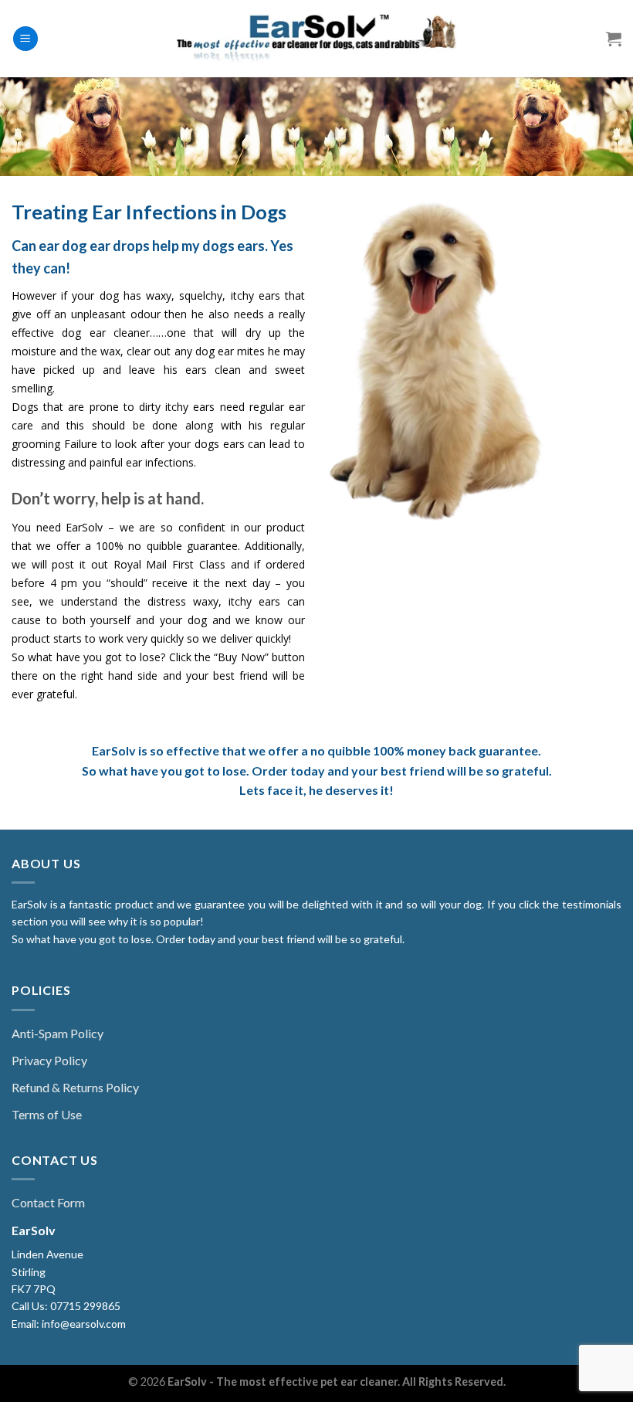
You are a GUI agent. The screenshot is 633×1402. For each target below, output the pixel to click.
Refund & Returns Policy (75, 1087)
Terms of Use (47, 1114)
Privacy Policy (49, 1060)
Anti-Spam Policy (57, 1033)
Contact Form (48, 1202)
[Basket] (613, 39)
